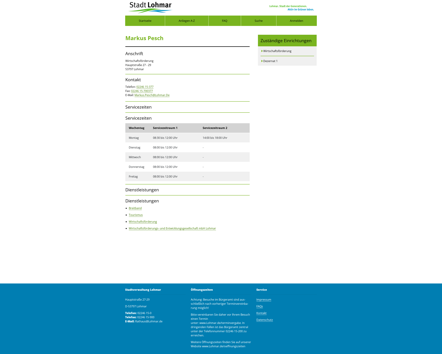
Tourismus (136, 215)
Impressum (263, 299)
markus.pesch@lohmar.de (152, 95)
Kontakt (261, 313)
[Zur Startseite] (150, 8)
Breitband (135, 208)
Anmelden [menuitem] (296, 21)
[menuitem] (145, 21)
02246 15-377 (144, 87)
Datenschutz (264, 320)
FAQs (259, 306)
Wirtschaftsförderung (143, 221)
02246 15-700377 (142, 91)
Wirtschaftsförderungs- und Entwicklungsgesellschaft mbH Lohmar (172, 228)
